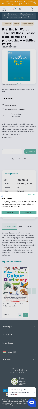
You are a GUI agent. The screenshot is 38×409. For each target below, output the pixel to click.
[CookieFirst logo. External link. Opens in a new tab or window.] (2, 196)
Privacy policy (32, 194)
